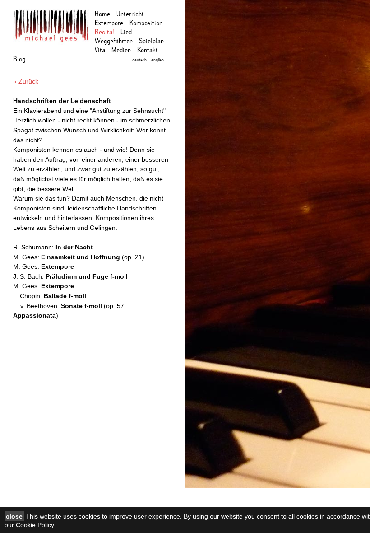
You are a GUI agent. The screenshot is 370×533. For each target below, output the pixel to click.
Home (102, 13)
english (157, 59)
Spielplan (151, 40)
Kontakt (147, 49)
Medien (121, 49)
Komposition (146, 22)
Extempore (109, 22)
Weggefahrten (114, 40)
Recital (104, 31)
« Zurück (25, 81)
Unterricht (130, 13)
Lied (126, 31)
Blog (19, 58)
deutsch (139, 59)
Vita (100, 49)
